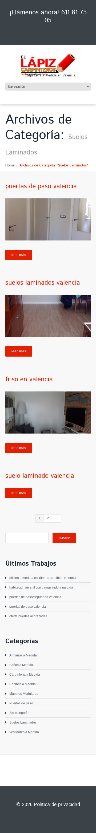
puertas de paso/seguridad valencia (35, 597)
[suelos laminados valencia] (48, 316)
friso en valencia (29, 379)
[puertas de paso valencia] (48, 219)
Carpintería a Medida (24, 674)
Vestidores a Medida (24, 732)
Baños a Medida (21, 665)
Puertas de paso (21, 703)
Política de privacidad (57, 804)
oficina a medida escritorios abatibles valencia (42, 578)
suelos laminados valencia (42, 282)
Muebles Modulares (23, 694)
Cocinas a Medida (22, 684)
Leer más (18, 255)
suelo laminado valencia (39, 475)
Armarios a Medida (23, 655)
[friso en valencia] (48, 412)
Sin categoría (19, 713)
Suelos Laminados (23, 722)
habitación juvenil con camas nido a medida (41, 587)
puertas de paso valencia (41, 186)
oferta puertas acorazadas (28, 616)
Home (10, 165)
